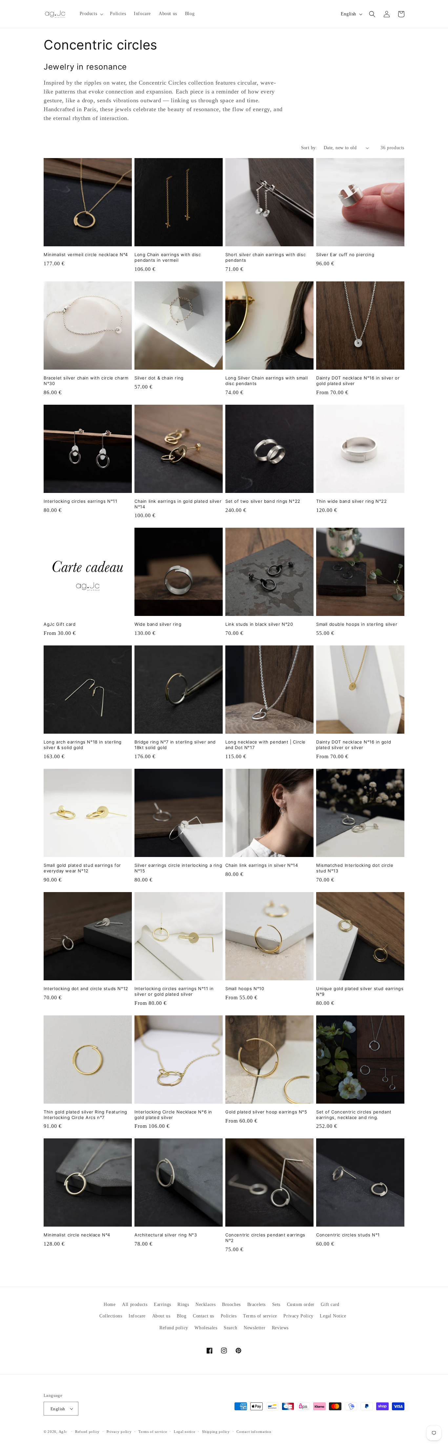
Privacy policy (119, 1432)
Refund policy (173, 1327)
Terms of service (260, 1316)
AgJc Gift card (59, 624)
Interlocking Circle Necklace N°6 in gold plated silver (173, 1114)
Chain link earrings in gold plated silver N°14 (178, 504)
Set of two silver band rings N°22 (262, 501)
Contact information (253, 1432)
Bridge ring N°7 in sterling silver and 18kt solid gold (175, 744)
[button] (91, 14)
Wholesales (205, 1327)
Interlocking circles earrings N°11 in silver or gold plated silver (174, 991)
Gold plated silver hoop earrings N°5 (266, 1111)
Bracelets (256, 1304)
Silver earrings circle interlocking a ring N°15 (178, 868)
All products (134, 1304)
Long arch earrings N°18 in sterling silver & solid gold (83, 744)
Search (230, 1327)
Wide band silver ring (158, 624)
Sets (276, 1304)
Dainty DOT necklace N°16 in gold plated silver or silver (353, 744)
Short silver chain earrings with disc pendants (265, 257)
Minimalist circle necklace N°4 (77, 1234)
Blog (181, 1316)
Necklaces (205, 1304)
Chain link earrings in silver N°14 (261, 865)
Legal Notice (333, 1316)
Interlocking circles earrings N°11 (80, 501)
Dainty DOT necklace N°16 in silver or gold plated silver (357, 380)
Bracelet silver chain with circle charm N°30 (86, 380)
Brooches (231, 1304)
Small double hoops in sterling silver (356, 624)
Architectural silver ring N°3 (165, 1234)
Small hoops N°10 (244, 988)
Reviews (280, 1327)
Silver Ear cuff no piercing (345, 254)
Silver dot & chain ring (159, 377)
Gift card (330, 1304)
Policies (229, 1316)
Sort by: (309, 147)
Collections (110, 1316)
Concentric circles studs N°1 (348, 1234)
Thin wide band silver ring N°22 (351, 501)
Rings (183, 1304)
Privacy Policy (298, 1316)
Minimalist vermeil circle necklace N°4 (86, 254)
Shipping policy (216, 1432)
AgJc (63, 1432)
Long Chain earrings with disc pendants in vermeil (167, 257)
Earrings (162, 1304)
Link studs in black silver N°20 (259, 624)
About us (161, 1316)
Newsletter (254, 1327)
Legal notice (184, 1432)
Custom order (301, 1304)
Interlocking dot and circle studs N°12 (86, 988)
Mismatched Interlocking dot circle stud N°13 (354, 868)
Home (109, 1304)
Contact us (203, 1316)
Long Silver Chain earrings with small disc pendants (266, 380)
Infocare (137, 1316)
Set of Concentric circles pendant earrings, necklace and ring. (354, 1114)
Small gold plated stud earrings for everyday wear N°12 (82, 868)
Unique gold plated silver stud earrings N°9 (359, 991)
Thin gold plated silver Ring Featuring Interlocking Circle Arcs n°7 (85, 1114)
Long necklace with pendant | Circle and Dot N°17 (265, 744)
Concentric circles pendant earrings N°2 (265, 1237)
